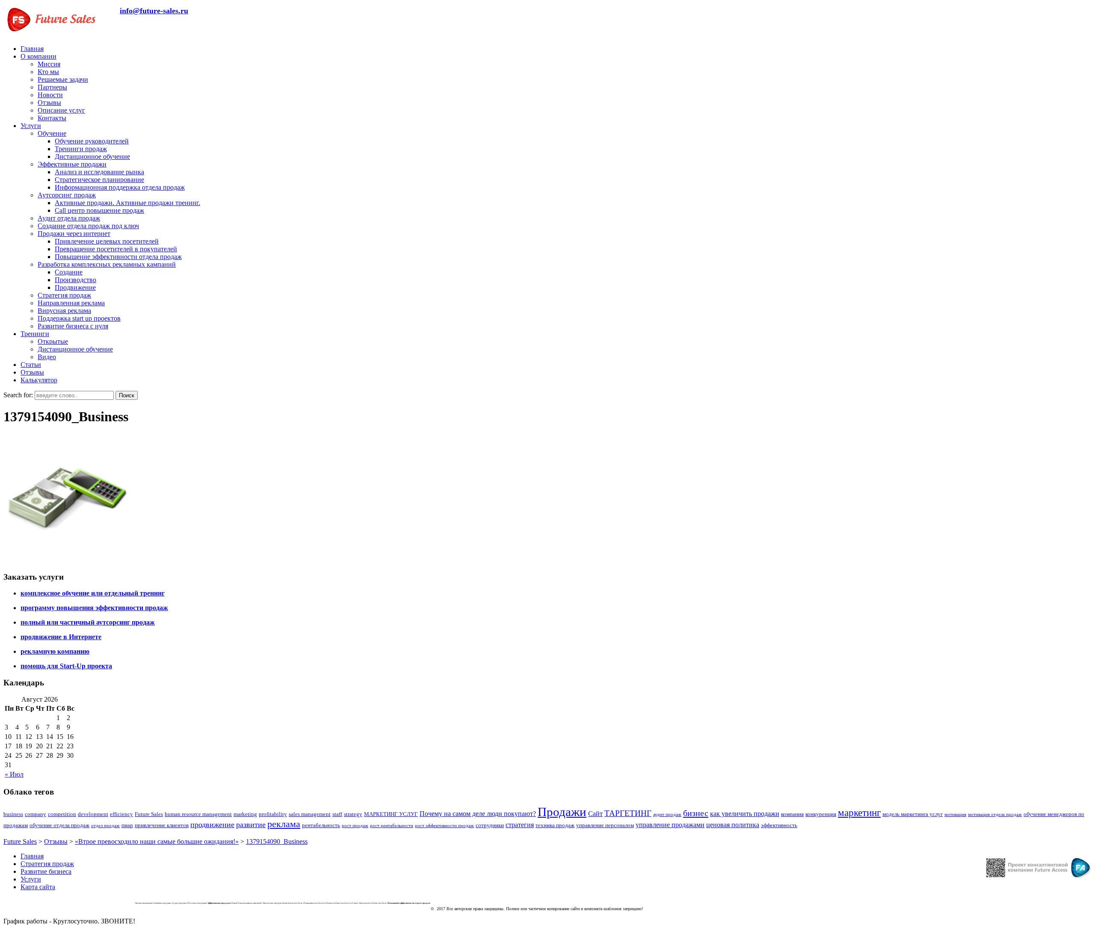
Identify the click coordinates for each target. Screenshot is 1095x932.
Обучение (52, 133)
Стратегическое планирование (99, 179)
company (35, 814)
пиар (127, 825)
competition (62, 814)
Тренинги (35, 333)
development (93, 814)
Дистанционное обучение (92, 156)
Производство (75, 279)
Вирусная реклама (64, 310)
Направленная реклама (71, 303)
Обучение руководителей (92, 141)
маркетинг (859, 812)
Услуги (31, 125)
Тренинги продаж (81, 148)
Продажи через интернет (74, 233)
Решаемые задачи (63, 79)
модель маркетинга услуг (912, 814)
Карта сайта (38, 886)
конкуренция (820, 814)
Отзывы (49, 102)
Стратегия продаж (64, 295)
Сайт (595, 813)
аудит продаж (667, 814)
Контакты (52, 118)
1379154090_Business (277, 841)
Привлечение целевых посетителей (107, 241)
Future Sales (149, 814)
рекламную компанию (55, 651)
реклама (283, 824)
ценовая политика (732, 824)
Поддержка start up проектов (79, 318)
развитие (251, 824)
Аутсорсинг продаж (67, 195)
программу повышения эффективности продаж (94, 607)
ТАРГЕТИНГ (627, 813)
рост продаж (355, 825)
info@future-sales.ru (154, 10)
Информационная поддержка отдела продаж (120, 187)
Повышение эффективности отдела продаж (118, 256)
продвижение (212, 824)
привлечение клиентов (162, 825)
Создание (69, 272)
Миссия (49, 64)
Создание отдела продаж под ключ (88, 225)
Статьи (31, 364)
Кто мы (48, 71)
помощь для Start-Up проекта (66, 666)
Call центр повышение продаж (99, 210)
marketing (245, 814)
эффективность (779, 825)
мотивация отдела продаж (995, 814)
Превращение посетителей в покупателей (116, 249)
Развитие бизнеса (46, 871)
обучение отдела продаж (59, 825)
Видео (47, 356)
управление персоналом (605, 825)
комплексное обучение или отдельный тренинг (93, 593)
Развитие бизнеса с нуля (73, 326)
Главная (32, 48)
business (13, 814)
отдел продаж (105, 825)
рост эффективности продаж (444, 825)
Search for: (18, 395)
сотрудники (490, 825)
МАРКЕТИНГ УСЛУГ (391, 814)
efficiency (121, 814)
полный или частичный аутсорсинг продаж (88, 622)
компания (792, 814)
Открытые (53, 341)
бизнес (695, 813)
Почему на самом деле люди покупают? (478, 813)
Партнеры (52, 87)
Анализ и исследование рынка (99, 172)
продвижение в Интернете (61, 636)
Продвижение (75, 287)
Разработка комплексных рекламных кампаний (107, 264)
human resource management (198, 814)
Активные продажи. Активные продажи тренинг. (127, 202)
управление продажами (670, 824)
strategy (353, 814)
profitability (273, 814)
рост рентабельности (391, 825)
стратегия (520, 824)
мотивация (955, 814)
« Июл (14, 774)
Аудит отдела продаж (69, 218)
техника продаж (555, 825)
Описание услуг (61, 110)
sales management (310, 814)
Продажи (562, 812)
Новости (50, 94)
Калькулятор (39, 380)
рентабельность (321, 825)
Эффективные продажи (72, 164)
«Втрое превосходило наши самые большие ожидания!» (157, 841)
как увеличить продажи (744, 813)
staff (337, 814)
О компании (38, 56)
